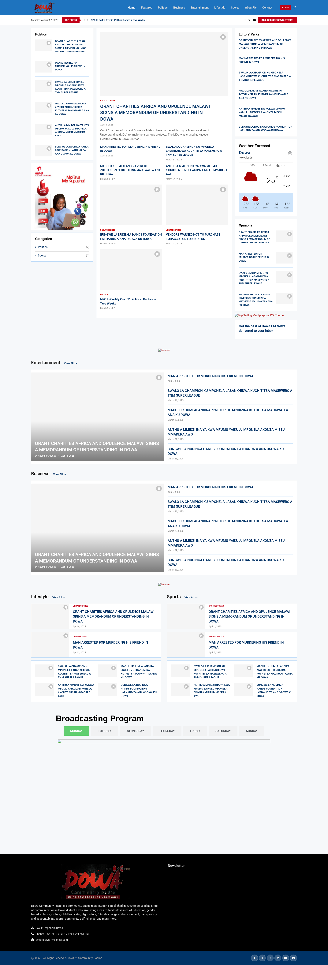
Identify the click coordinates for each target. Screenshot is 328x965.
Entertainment (200, 7)
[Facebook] (245, 20)
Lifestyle (219, 7)
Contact (267, 7)
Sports (235, 7)
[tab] (76, 731)
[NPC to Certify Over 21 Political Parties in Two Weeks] (131, 279)
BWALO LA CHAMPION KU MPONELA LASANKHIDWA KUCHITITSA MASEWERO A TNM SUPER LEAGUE (194, 150)
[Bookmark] (48, 42)
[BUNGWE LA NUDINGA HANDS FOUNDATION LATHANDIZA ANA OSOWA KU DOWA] (43, 150)
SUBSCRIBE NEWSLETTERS (278, 20)
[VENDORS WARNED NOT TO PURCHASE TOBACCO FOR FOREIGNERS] (197, 215)
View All (69, 363)
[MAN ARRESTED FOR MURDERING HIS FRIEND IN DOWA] (43, 67)
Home (131, 7)
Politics (163, 7)
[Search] (295, 7)
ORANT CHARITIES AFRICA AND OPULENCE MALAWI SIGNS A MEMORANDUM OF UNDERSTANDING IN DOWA (155, 113)
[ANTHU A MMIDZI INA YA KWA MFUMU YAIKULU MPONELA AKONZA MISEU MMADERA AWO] (43, 129)
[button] (84, 20)
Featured (146, 7)
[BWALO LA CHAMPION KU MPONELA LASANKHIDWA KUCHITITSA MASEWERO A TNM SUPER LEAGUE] (43, 86)
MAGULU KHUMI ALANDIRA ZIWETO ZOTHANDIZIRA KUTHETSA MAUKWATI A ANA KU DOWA (130, 170)
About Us (251, 7)
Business (179, 7)
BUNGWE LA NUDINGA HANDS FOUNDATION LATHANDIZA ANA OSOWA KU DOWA (133, 20)
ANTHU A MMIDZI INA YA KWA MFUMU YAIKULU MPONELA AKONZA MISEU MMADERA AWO (196, 170)
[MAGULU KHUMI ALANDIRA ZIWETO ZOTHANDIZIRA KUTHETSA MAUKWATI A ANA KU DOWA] (43, 107)
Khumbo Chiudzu (47, 455)
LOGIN (285, 7)
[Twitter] (249, 20)
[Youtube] (254, 20)
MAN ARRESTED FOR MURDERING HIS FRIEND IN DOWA (70, 66)
